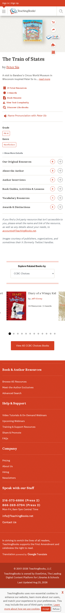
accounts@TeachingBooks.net (19, 230)
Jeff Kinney (36, 298)
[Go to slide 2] (13, 333)
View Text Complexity (17, 102)
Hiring (5, 472)
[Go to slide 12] (54, 333)
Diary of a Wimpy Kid (42, 293)
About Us (7, 466)
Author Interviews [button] (27, 179)
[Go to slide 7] (34, 333)
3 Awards (12, 92)
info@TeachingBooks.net (17, 516)
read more (44, 79)
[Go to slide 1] (9, 333)
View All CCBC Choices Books (32, 345)
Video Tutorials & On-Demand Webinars (24, 415)
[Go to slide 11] (50, 333)
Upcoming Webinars (13, 421)
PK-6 (6, 133)
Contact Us (9, 522)
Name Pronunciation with (27, 115)
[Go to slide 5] (26, 333)
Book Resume (14, 97)
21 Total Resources (17, 88)
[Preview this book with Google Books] (53, 37)
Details (12, 153)
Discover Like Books (18, 107)
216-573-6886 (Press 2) (21, 500)
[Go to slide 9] (42, 333)
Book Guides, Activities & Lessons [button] (27, 188)
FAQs (5, 438)
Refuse (56, 609)
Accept (45, 609)
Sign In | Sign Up (10, 3)
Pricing (6, 460)
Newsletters (9, 478)
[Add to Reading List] (53, 22)
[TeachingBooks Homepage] (22, 11)
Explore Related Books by (32, 266)
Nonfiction (9, 144)
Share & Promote (11, 432)
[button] (4, 11)
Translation (9, 554)
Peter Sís (12, 67)
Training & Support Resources (18, 426)
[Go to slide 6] (30, 333)
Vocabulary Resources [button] (27, 198)
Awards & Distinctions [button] (27, 207)
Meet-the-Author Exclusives (18, 387)
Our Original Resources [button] (27, 161)
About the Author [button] (27, 170)
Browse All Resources (14, 381)
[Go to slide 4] (22, 333)
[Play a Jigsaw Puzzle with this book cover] (53, 44)
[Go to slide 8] (38, 333)
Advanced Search (11, 393)
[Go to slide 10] (46, 333)
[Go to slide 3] (17, 333)
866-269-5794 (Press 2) (21, 505)
